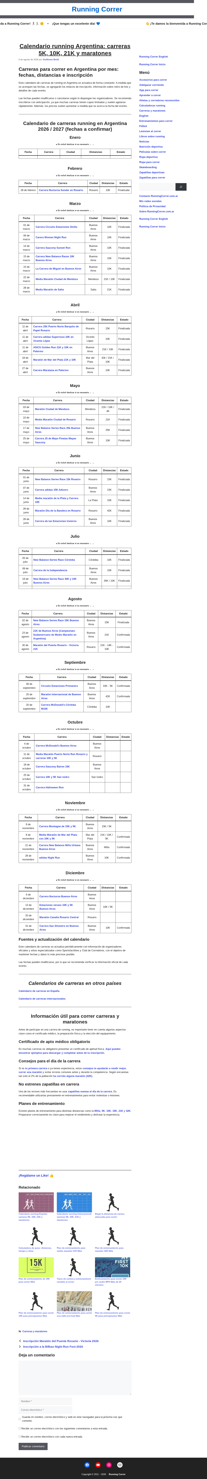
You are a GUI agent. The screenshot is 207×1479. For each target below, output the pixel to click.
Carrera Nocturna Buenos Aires (58, 896)
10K (108, 1110)
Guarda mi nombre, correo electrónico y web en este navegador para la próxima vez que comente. (72, 1419)
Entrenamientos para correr (156, 121)
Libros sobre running (152, 136)
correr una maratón (30, 1072)
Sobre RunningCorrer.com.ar (156, 211)
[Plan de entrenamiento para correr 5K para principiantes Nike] (112, 1301)
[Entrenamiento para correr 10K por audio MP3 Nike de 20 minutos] (112, 1267)
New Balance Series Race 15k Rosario (57, 479)
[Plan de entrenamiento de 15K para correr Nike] (36, 1267)
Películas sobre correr (152, 151)
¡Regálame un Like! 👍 (36, 1175)
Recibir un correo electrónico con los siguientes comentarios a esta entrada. (64, 1428)
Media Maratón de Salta (50, 289)
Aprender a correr (150, 95)
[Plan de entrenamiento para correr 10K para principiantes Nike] (36, 1301)
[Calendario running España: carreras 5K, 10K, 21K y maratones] (36, 1202)
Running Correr (97, 9)
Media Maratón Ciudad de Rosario (55, 419)
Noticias (144, 141)
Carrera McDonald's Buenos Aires (56, 745)
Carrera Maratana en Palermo (50, 370)
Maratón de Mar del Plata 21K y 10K (54, 359)
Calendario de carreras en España (39, 991)
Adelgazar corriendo (151, 85)
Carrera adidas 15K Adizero (51, 489)
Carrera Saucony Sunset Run (53, 247)
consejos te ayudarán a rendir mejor (104, 1068)
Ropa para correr (149, 162)
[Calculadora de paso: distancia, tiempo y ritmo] (36, 1236)
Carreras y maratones (34, 1331)
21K (121, 1110)
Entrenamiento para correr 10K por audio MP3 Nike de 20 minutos (111, 1282)
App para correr (148, 90)
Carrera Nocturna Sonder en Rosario (61, 190)
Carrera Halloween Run (50, 787)
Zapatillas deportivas (151, 172)
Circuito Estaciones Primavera (59, 685)
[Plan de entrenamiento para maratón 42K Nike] (112, 1236)
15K (114, 1110)
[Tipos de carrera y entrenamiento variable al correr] (74, 1267)
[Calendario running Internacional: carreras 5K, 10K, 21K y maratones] (74, 1202)
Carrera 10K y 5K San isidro (52, 777)
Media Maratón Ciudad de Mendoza (57, 279)
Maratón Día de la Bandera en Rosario (58, 510)
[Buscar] (181, 187)
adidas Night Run (49, 857)
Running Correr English (153, 56)
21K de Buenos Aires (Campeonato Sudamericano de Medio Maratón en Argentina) (54, 634)
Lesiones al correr (150, 131)
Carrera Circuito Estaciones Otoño (56, 226)
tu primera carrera (36, 1068)
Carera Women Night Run (51, 237)
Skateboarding (148, 167)
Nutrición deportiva (151, 146)
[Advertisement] (75, 1143)
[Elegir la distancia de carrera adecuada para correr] (112, 1202)
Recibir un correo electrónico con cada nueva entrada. (52, 1436)
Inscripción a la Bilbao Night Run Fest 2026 (53, 1346)
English (143, 115)
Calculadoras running (152, 105)
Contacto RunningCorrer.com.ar (158, 196)
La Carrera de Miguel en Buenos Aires (58, 268)
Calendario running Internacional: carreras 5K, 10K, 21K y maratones (74, 1217)
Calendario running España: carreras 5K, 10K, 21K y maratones (33, 1217)
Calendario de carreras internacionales (42, 998)
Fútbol (143, 126)
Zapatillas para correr (152, 177)
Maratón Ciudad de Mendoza (52, 409)
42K (128, 1110)
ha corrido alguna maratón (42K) (72, 1076)
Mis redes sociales (150, 201)
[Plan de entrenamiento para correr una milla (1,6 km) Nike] (74, 1301)
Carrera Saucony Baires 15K (53, 766)
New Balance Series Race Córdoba (54, 559)
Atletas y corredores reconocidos (159, 100)
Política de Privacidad (152, 206)
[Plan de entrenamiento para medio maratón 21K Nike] (74, 1236)
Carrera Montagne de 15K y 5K (57, 826)
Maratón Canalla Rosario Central (59, 917)
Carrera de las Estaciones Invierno (56, 521)
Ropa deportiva (148, 157)
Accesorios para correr (153, 79)
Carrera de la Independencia (50, 570)
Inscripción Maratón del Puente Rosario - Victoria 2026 (61, 1341)
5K (103, 1110)
